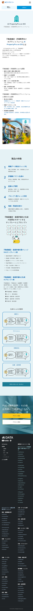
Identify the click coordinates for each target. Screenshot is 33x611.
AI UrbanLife (20, 570)
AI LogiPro (20, 487)
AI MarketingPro (21, 545)
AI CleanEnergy (21, 467)
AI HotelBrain (21, 538)
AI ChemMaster (5, 594)
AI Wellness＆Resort (22, 534)
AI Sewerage (20, 581)
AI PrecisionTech (5, 527)
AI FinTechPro (5, 559)
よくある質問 (4, 459)
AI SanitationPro (5, 596)
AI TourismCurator (22, 540)
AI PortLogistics (21, 494)
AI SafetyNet (20, 473)
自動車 (4, 448)
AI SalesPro (20, 594)
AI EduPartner (21, 525)
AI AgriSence (4, 579)
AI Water (20, 579)
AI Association (5, 587)
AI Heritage (20, 521)
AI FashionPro (5, 536)
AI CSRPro (4, 589)
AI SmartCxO (20, 596)
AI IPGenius (4, 568)
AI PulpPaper (4, 518)
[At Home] (8, 2)
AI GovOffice (4, 583)
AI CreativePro (21, 550)
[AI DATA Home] (7, 437)
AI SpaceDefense (21, 483)
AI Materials (20, 480)
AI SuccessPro (21, 588)
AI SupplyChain (21, 514)
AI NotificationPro (22, 548)
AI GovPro (4, 585)
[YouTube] (5, 440)
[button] (29, 2)
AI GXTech (20, 469)
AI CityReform (21, 575)
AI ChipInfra (20, 478)
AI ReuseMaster (21, 509)
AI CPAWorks (4, 570)
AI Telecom (20, 462)
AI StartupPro (21, 601)
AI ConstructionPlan (22, 565)
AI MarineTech (21, 485)
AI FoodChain (21, 489)
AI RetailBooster (21, 512)
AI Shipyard (20, 492)
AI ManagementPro (22, 598)
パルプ (4, 454)
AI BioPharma (21, 452)
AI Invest (3, 574)
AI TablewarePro (5, 534)
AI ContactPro (21, 590)
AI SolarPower (21, 465)
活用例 (3, 446)
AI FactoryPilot (5, 516)
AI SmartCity (20, 573)
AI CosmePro (5, 541)
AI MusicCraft (5, 531)
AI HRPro (20, 516)
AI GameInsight (21, 552)
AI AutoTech (4, 520)
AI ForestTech (5, 581)
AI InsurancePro (5, 572)
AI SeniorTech (5, 545)
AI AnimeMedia (21, 471)
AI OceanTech (21, 496)
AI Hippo (4, 543)
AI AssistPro (20, 586)
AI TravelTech (21, 530)
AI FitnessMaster (5, 547)
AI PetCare (4, 549)
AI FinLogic (4, 561)
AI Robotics (4, 514)
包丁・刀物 (5, 452)
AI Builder (20, 561)
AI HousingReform (22, 577)
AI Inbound (20, 532)
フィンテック (6, 457)
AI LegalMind (4, 565)
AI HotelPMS (20, 536)
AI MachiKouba (5, 529)
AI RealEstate (20, 559)
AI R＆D (3, 598)
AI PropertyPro (21, 563)
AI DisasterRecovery (22, 475)
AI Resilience (20, 498)
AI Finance (4, 563)
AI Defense (20, 460)
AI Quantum (20, 454)
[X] (10, 440)
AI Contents (20, 502)
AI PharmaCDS (21, 456)
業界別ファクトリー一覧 (24, 444)
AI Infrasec (20, 500)
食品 (4, 450)
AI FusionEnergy (21, 458)
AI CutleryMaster (5, 524)
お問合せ (24, 7)
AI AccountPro (21, 592)
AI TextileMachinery (6, 522)
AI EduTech (20, 523)
